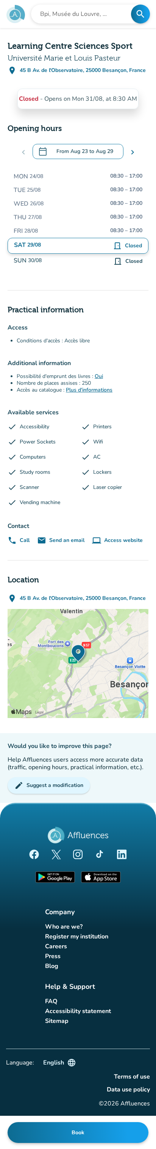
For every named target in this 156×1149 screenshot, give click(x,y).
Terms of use (132, 1076)
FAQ (51, 1001)
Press (53, 956)
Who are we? (64, 926)
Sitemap (57, 1021)
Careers (56, 946)
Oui (99, 376)
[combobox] (83, 14)
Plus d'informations (89, 389)
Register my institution (76, 936)
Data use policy (128, 1089)
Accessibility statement (78, 1011)
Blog (51, 966)
